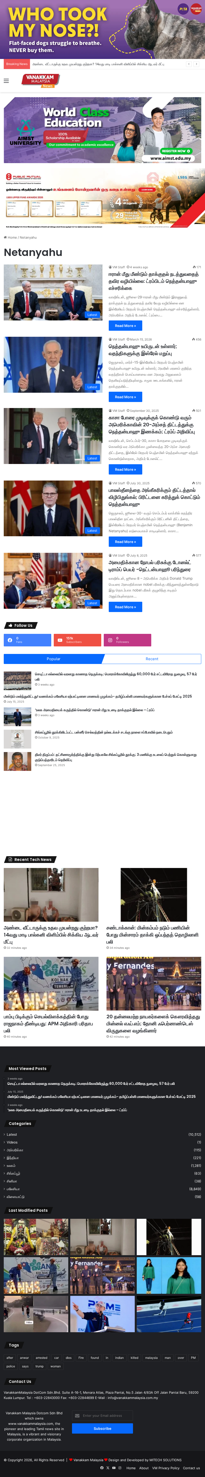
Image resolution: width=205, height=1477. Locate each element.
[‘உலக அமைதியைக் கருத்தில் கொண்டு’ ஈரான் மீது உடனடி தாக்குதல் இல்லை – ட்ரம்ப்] (17, 716)
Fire (81, 1358)
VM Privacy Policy (166, 1468)
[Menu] (6, 82)
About (144, 1468)
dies (69, 1358)
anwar (24, 1358)
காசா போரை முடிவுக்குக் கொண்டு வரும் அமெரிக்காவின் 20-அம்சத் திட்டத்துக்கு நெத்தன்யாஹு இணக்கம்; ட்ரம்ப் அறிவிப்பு (152, 424)
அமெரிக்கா (15, 1150)
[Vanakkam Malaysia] (41, 81)
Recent (152, 658)
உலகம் (11, 1166)
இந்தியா (13, 1158)
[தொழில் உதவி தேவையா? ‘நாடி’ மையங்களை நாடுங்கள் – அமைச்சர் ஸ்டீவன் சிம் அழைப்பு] (102, 1314)
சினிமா (12, 1181)
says (25, 1366)
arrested (41, 1358)
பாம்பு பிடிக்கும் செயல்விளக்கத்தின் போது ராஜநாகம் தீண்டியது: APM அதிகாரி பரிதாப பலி (48, 1023)
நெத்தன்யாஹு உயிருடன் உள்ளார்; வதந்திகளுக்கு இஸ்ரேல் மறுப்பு (143, 350)
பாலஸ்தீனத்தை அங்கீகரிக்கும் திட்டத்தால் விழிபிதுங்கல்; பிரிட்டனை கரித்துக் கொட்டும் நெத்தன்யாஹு (154, 497)
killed (134, 1358)
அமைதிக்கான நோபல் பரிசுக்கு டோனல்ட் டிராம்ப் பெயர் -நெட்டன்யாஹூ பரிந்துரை (150, 566)
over (181, 1358)
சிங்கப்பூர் (13, 1173)
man (168, 1358)
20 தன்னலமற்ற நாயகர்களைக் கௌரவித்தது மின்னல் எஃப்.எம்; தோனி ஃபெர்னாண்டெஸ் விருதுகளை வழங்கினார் (153, 1023)
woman (55, 1366)
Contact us (191, 1468)
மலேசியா (13, 1189)
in (107, 1358)
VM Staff (118, 267)
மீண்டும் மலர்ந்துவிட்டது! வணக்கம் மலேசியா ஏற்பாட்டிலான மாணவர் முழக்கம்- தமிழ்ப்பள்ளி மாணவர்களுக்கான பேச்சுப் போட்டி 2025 (98, 696)
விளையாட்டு (15, 1197)
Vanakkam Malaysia (89, 1460)
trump (40, 1366)
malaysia (151, 1358)
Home (12, 237)
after (9, 1358)
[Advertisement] (102, 813)
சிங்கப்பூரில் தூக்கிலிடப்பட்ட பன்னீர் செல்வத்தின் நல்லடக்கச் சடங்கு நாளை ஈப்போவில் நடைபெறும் (104, 732)
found (95, 1358)
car (56, 1358)
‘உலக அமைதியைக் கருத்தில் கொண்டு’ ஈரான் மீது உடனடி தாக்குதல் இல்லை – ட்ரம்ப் (94, 709)
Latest (12, 1134)
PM (193, 1358)
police (10, 1366)
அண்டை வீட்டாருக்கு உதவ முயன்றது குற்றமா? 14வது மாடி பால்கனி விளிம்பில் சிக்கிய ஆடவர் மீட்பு (98, 64)
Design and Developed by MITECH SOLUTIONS (145, 1460)
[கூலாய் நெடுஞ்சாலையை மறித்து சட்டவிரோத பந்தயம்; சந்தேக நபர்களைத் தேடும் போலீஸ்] (36, 1314)
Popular (53, 658)
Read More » (125, 325)
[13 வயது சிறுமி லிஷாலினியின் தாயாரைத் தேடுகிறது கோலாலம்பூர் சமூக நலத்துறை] (169, 1275)
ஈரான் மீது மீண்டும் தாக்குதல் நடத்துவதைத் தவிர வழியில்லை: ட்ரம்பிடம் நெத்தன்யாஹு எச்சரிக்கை (154, 281)
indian (119, 1358)
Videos (12, 1142)
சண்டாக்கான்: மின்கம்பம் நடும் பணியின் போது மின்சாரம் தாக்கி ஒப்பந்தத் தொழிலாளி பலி (152, 934)
